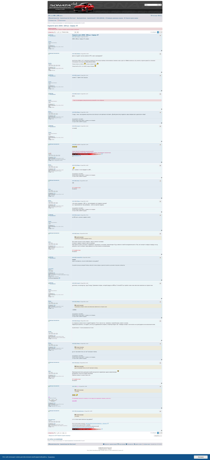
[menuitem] (55, 16)
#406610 (74, 283)
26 (53, 45)
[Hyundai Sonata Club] (70, 7)
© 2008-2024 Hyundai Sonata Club (105, 447)
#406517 (74, 165)
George (49, 331)
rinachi (49, 41)
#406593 (74, 215)
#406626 (74, 343)
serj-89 (49, 153)
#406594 (74, 233)
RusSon (50, 63)
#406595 (74, 257)
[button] (161, 32)
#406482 (74, 75)
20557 (54, 157)
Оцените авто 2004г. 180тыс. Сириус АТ (63, 26)
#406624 (74, 320)
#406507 (74, 126)
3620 (54, 423)
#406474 (74, 36)
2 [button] (159, 32)
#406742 (74, 411)
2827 (54, 67)
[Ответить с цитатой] (160, 35)
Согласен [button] (201, 457)
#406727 (74, 362)
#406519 (74, 201)
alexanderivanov (51, 419)
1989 (54, 115)
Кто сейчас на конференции (55, 439)
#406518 (74, 180)
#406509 (74, 144)
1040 (54, 335)
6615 (54, 403)
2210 (54, 193)
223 (54, 272)
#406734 (74, 386)
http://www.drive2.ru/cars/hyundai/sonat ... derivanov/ (96, 423)
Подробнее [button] (51, 457)
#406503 (74, 112)
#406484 (74, 93)
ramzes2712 (50, 268)
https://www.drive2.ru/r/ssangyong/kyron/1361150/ (82, 427)
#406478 (74, 53)
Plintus (49, 111)
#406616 (74, 301)
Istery (49, 189)
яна (49, 397)
